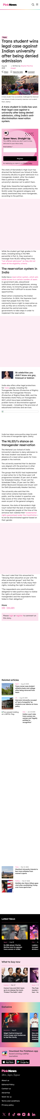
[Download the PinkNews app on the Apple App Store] (8, 1062)
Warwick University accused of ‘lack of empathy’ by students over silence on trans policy (26, 703)
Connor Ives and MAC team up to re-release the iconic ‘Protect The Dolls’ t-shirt (14, 990)
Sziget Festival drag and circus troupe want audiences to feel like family (15, 1035)
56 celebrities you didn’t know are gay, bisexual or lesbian (25, 375)
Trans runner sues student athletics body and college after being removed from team (25, 689)
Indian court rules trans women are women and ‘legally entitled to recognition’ (30, 718)
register (19, 616)
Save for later (18, 72)
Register (20, 159)
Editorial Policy (8, 1084)
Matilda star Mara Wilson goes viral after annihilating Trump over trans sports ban (26, 885)
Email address (10, 146)
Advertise (6, 1093)
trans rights (11, 607)
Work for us (6, 1097)
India (3, 607)
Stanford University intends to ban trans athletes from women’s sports (26, 871)
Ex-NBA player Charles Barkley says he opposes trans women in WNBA (13, 947)
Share (6, 72)
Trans (4, 37)
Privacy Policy (27, 163)
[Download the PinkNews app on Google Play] (23, 1062)
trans (7, 388)
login (11, 616)
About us (5, 1080)
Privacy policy (8, 1105)
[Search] (33, 4)
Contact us (6, 1088)
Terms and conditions (11, 1101)
